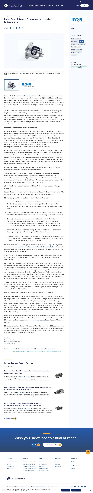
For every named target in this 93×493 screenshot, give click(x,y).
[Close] (90, 490)
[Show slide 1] (11, 84)
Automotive (37, 348)
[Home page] (13, 5)
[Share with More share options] (25, 28)
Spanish (79, 38)
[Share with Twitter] (13, 28)
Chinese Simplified (76, 52)
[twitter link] (72, 486)
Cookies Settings (65, 490)
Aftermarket (30, 348)
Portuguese (74, 41)
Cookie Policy (25, 490)
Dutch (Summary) (76, 47)
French (73, 44)
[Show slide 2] (28, 84)
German (81, 41)
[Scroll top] (88, 452)
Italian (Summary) (81, 44)
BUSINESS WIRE (29, 96)
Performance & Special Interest (53, 351)
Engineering (55, 348)
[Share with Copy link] (22, 28)
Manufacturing (30, 351)
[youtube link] (78, 486)
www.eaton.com (39, 320)
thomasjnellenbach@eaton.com (12, 341)
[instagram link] (85, 487)
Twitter (59, 320)
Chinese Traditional (76, 49)
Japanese (73, 55)
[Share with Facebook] (16, 28)
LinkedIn (7, 322)
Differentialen (42, 293)
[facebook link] (82, 487)
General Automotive (46, 348)
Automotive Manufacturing (19, 351)
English (73, 38)
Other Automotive (40, 351)
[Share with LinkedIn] (10, 28)
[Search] (80, 2)
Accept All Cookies (76, 490)
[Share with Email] (19, 28)
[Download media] (63, 72)
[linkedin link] (75, 487)
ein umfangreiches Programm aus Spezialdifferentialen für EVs (35, 247)
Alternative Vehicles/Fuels (19, 348)
